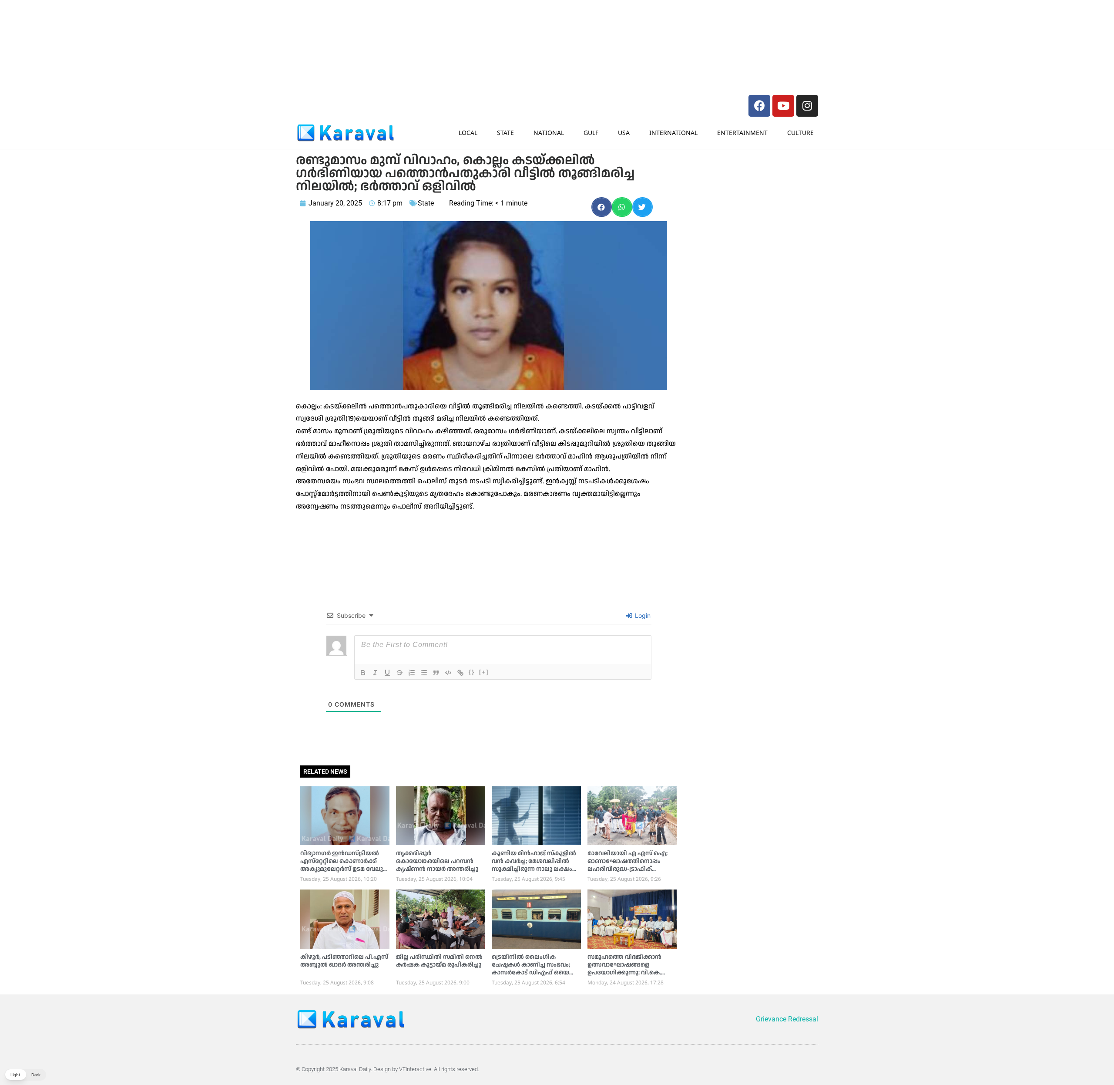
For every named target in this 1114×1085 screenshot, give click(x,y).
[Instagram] (807, 106)
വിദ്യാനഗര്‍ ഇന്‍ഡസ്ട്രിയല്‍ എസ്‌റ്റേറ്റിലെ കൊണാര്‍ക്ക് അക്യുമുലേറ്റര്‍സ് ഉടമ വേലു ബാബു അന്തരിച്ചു (341, 865)
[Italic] (375, 672)
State (505, 132)
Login (642, 615)
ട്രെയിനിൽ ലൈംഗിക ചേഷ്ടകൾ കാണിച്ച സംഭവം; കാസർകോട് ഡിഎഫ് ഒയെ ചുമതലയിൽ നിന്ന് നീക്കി (531, 969)
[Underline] (387, 672)
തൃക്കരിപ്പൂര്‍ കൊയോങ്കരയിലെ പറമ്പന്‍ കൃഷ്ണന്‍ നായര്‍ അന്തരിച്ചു (437, 861)
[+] (484, 672)
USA (624, 132)
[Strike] (399, 672)
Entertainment (742, 132)
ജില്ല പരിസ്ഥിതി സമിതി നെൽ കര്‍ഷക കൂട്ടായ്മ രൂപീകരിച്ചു (439, 961)
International (673, 132)
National (549, 132)
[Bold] (363, 672)
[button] (601, 207)
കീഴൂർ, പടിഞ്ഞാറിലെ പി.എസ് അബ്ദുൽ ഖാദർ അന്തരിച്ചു (344, 961)
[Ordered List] (412, 672)
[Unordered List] (424, 672)
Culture (800, 132)
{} (472, 672)
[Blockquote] (436, 672)
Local (468, 132)
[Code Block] (448, 672)
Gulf (591, 132)
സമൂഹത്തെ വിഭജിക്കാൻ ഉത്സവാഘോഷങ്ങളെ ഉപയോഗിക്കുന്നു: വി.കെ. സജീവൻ (624, 969)
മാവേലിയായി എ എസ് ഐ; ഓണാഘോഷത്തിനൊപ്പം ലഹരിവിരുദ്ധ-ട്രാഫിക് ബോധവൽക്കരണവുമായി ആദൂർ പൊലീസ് (627, 869)
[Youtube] (783, 106)
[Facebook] (759, 106)
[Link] (460, 672)
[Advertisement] (426, 24)
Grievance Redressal (787, 1019)
